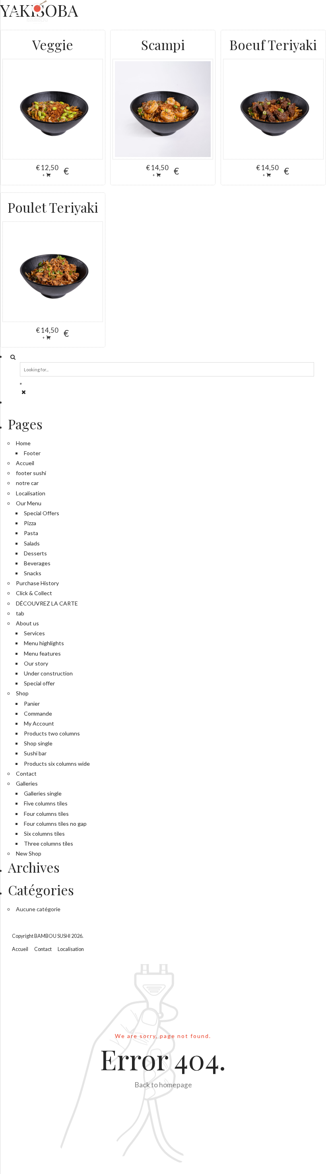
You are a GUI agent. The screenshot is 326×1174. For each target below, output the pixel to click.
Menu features (42, 653)
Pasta (31, 533)
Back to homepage (163, 1085)
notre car (27, 482)
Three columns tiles (48, 843)
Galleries (27, 783)
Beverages (37, 563)
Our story (36, 663)
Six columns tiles (44, 833)
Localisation (30, 493)
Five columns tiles (46, 803)
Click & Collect (34, 593)
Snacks (32, 573)
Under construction (48, 673)
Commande (38, 713)
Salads (32, 543)
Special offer (39, 683)
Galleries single (43, 793)
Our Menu (28, 503)
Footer (32, 453)
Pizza (30, 523)
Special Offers (41, 513)
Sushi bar (35, 753)
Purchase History (37, 583)
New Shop (28, 853)
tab (20, 613)
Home (23, 443)
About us (27, 623)
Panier (32, 703)
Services (34, 633)
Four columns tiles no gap (55, 823)
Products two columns (52, 733)
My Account (39, 723)
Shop (22, 693)
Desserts (35, 553)
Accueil (25, 463)
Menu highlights (44, 643)
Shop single (38, 743)
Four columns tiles (46, 813)
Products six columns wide (57, 763)
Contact (26, 773)
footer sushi (31, 473)
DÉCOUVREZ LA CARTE (47, 603)
